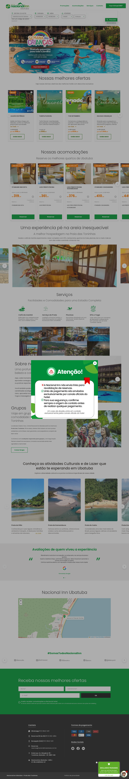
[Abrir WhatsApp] (5, 774)
